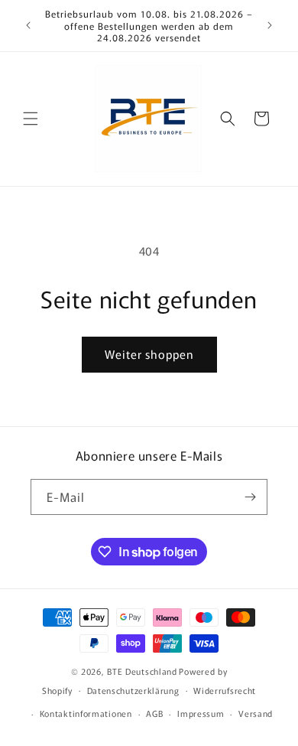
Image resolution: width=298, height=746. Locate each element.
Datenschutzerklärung (133, 690)
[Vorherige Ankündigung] (28, 25)
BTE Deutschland (142, 671)
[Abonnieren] (250, 497)
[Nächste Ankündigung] (270, 25)
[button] (30, 118)
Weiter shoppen (149, 354)
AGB (154, 713)
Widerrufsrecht (224, 690)
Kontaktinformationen (86, 713)
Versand (255, 713)
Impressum (200, 713)
